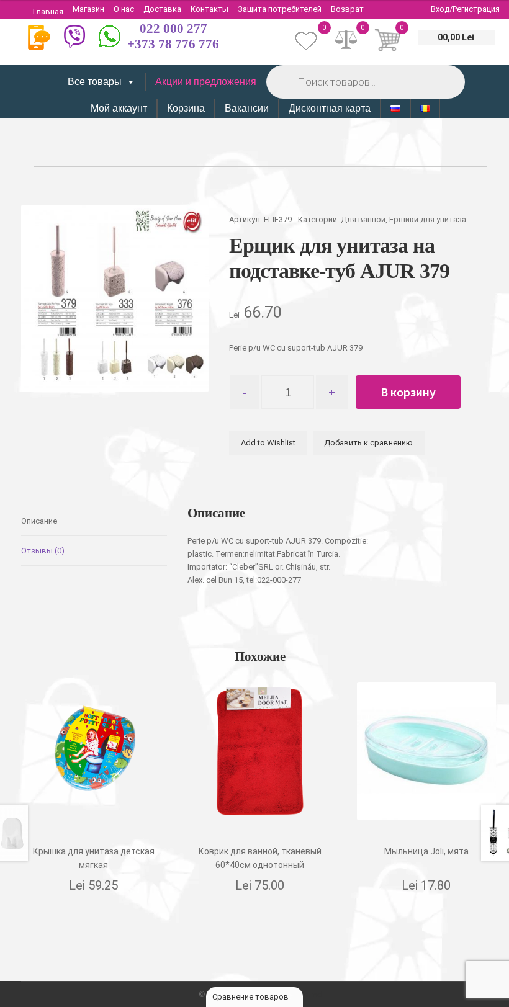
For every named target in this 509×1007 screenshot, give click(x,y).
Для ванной (363, 219)
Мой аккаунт (119, 108)
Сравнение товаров (251, 996)
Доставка (162, 9)
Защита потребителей (280, 9)
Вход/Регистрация (465, 9)
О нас (124, 9)
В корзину (408, 392)
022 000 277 (173, 28)
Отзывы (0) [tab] (43, 550)
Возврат (347, 9)
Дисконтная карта (330, 108)
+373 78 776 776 (173, 44)
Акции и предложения (205, 81)
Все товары (95, 81)
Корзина (186, 108)
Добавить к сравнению (368, 442)
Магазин (88, 9)
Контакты (209, 9)
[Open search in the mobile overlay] (364, 81)
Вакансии (247, 108)
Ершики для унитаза (427, 219)
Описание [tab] (39, 521)
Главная (48, 11)
